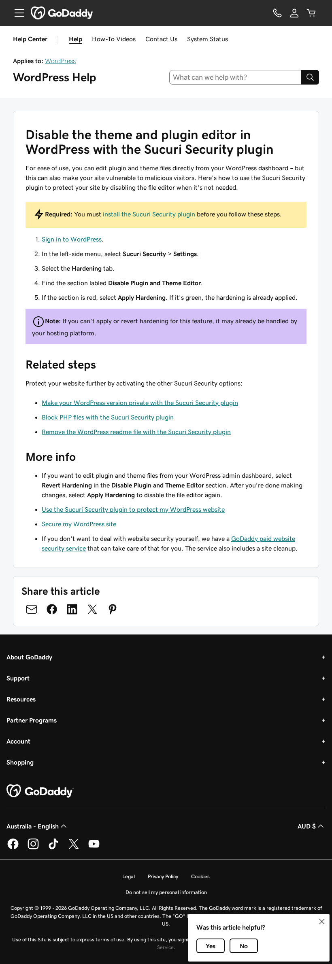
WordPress (60, 60)
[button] (322, 921)
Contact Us (161, 39)
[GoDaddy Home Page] (40, 791)
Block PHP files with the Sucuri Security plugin (108, 417)
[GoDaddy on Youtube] (93, 848)
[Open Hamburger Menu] (16, 13)
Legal (128, 876)
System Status (207, 39)
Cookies (200, 876)
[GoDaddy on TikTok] (53, 848)
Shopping (20, 762)
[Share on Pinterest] (112, 609)
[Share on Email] (31, 609)
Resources (21, 699)
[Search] (310, 77)
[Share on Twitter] (92, 609)
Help (75, 39)
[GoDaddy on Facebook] (12, 848)
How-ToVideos (114, 39)
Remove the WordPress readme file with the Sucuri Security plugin (136, 431)
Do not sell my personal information (166, 892)
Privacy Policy (163, 876)
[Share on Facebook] (52, 609)
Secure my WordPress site (79, 524)
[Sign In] (294, 13)
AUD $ (307, 826)
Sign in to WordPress (72, 239)
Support (18, 678)
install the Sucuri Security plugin (149, 214)
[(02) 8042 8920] (277, 13)
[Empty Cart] (311, 13)
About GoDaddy (29, 657)
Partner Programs (31, 720)
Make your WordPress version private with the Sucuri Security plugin (140, 402)
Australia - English (32, 826)
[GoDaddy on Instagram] (33, 848)
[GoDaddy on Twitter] (73, 848)
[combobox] (235, 77)
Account (18, 741)
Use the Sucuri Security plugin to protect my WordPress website (133, 509)
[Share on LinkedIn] (72, 609)
